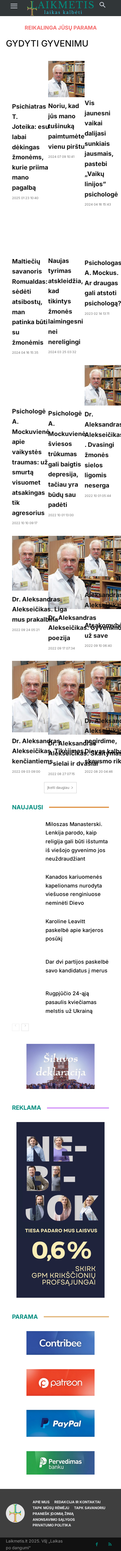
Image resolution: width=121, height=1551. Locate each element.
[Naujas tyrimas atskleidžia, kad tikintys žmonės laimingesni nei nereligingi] (65, 234)
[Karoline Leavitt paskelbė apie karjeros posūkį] (26, 928)
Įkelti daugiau (58, 787)
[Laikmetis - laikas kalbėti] (60, 8)
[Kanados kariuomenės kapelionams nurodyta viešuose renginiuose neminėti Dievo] (26, 884)
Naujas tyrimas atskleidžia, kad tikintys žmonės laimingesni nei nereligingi (65, 301)
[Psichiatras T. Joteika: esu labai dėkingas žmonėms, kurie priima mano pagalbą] (30, 79)
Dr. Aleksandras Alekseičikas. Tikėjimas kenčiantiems (48, 751)
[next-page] (25, 1027)
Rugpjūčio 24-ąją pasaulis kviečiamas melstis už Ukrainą (71, 1002)
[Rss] (110, 1544)
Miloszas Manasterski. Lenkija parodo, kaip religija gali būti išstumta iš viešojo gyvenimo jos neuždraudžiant (77, 841)
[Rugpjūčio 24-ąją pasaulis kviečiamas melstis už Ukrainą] (26, 1000)
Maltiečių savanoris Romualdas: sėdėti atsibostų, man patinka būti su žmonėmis (30, 302)
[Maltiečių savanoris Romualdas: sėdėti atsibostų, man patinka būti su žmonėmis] (30, 235)
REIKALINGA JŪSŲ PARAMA (61, 28)
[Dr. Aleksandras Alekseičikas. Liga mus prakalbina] (39, 563)
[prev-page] (15, 1027)
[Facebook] (97, 1544)
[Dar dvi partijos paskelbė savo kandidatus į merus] (26, 964)
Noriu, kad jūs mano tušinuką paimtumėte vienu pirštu (66, 126)
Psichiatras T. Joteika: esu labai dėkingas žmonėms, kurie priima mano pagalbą (30, 147)
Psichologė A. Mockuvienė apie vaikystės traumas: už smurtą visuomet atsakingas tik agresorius (31, 462)
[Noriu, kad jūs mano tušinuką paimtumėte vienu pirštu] (66, 79)
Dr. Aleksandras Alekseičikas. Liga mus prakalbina (39, 609)
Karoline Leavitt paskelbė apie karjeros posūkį (74, 930)
